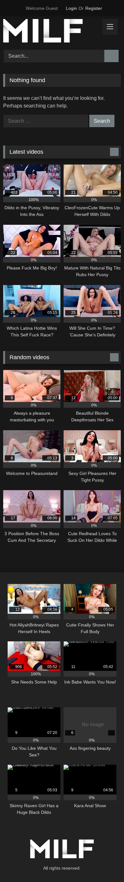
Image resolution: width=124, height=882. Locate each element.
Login (71, 8)
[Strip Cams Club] (51, 32)
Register (93, 8)
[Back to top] (105, 863)
